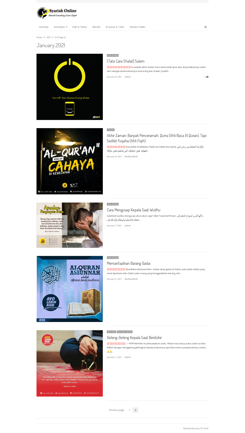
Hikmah (96, 26)
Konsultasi (59, 26)
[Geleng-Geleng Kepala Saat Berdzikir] (69, 332)
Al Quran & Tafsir (115, 26)
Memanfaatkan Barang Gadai (128, 263)
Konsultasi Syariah (125, 332)
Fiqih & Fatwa (79, 26)
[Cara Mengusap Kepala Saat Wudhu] (69, 204)
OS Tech (204, 428)
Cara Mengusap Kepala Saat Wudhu (133, 209)
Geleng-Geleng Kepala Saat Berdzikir (134, 337)
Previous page (116, 410)
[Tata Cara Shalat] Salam (125, 61)
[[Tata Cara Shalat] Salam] (69, 55)
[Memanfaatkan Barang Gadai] (69, 257)
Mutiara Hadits (138, 26)
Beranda (43, 26)
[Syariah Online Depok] (56, 13)
